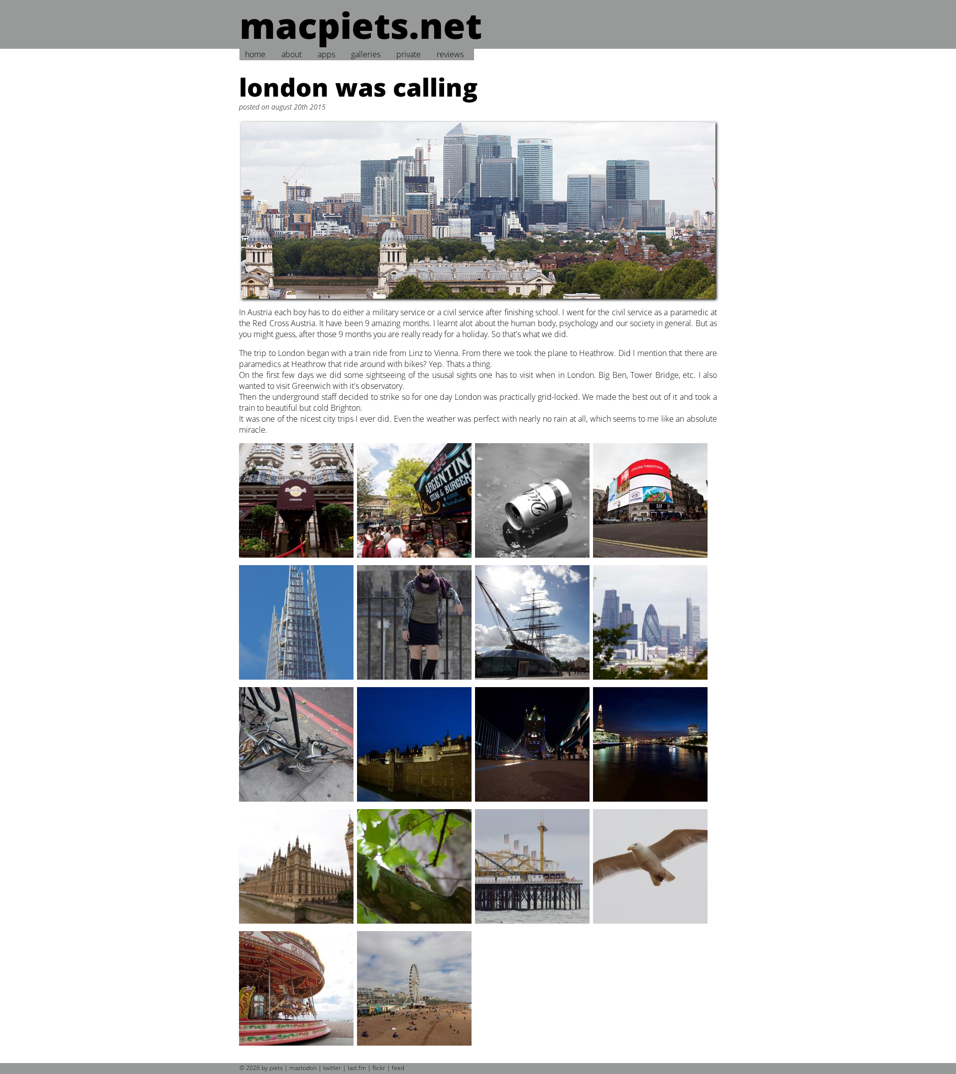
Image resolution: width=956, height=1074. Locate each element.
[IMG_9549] (651, 559)
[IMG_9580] (415, 681)
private (408, 54)
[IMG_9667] (297, 803)
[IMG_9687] (415, 803)
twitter (332, 1068)
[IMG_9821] (533, 925)
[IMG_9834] (651, 925)
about (291, 54)
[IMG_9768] (415, 925)
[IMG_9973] (415, 1047)
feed (398, 1068)
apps (326, 54)
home (255, 54)
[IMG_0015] (415, 559)
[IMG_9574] (297, 681)
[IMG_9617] (651, 681)
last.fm (357, 1068)
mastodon (303, 1068)
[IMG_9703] (533, 803)
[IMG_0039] (533, 559)
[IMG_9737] (297, 925)
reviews (450, 54)
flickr (378, 1068)
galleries (365, 54)
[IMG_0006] (297, 559)
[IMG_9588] (533, 681)
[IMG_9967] (297, 1047)
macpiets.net (360, 24)
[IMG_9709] (651, 803)
